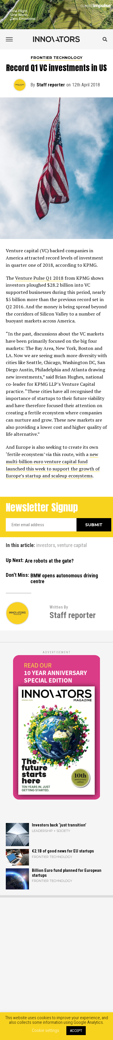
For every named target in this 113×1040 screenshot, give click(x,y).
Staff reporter (51, 85)
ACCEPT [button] (76, 1030)
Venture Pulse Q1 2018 (39, 278)
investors (45, 545)
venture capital (72, 545)
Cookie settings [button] (45, 1030)
